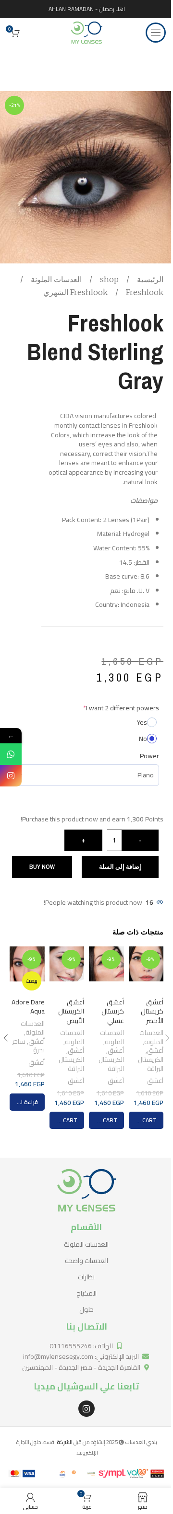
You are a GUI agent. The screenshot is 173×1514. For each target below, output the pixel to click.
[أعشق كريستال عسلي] (106, 969)
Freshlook (90, 292)
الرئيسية (149, 279)
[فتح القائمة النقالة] (156, 32)
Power (149, 756)
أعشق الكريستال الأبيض (71, 1011)
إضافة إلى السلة (120, 867)
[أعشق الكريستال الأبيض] (66, 969)
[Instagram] (86, 1408)
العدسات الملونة (55, 279)
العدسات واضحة (86, 1260)
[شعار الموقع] (86, 32)
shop (108, 279)
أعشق (155, 1051)
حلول (86, 1309)
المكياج (86, 1293)
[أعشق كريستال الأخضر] (146, 969)
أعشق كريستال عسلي (112, 1011)
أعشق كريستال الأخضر (152, 1011)
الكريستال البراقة (150, 1064)
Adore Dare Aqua (28, 1007)
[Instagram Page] (11, 775)
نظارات (86, 1277)
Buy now (42, 867)
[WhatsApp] (11, 754)
